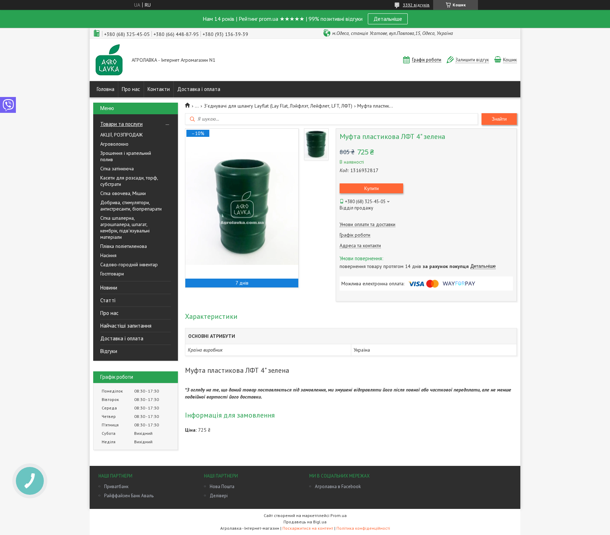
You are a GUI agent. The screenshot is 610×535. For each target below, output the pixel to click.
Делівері (219, 496)
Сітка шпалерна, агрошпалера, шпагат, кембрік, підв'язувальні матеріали (125, 227)
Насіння (108, 255)
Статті (107, 300)
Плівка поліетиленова (123, 246)
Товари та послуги (121, 124)
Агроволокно (114, 144)
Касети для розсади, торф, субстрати (129, 181)
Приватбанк (116, 487)
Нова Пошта (222, 487)
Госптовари (112, 273)
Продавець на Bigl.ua (305, 521)
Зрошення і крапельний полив (125, 156)
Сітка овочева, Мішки (123, 193)
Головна (105, 89)
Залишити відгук (472, 60)
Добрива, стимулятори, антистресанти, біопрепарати (131, 205)
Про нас (131, 89)
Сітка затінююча (117, 168)
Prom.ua (338, 515)
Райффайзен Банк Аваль (129, 496)
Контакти (159, 89)
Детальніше (387, 18)
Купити (371, 188)
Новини (108, 287)
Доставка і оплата (198, 89)
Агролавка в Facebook (338, 487)
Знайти (499, 119)
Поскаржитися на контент (307, 528)
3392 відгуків (416, 4)
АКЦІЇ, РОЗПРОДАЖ (121, 135)
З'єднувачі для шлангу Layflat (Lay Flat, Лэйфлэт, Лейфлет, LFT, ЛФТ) (278, 106)
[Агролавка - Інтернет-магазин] (109, 60)
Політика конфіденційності (363, 528)
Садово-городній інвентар (129, 264)
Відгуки (108, 351)
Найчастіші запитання (125, 325)
